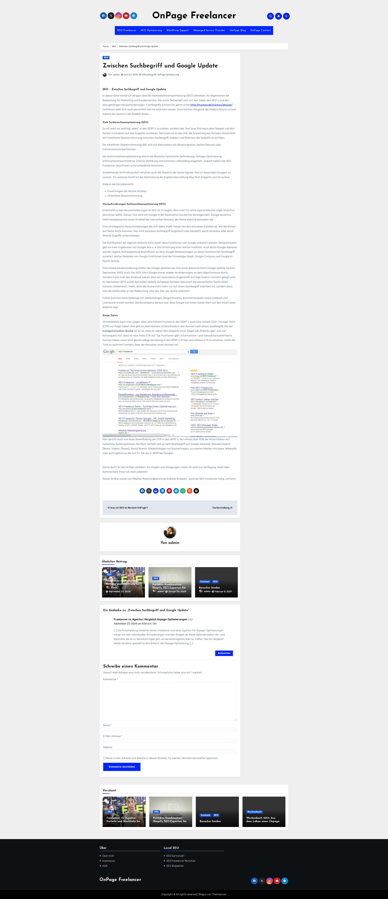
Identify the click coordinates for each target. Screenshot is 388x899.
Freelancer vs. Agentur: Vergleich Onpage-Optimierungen (150, 619)
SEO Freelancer (126, 30)
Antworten (224, 653)
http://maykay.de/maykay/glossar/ (211, 104)
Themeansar (219, 894)
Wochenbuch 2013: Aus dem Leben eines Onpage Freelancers (262, 821)
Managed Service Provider (209, 30)
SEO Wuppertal (175, 865)
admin (116, 74)
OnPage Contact (260, 30)
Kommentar (110, 679)
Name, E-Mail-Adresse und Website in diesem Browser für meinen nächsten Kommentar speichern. (162, 758)
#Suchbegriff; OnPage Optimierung (160, 74)
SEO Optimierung (151, 30)
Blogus (203, 894)
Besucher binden (209, 588)
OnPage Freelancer (194, 16)
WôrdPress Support (177, 30)
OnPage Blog (238, 30)
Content (204, 581)
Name (107, 725)
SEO (106, 57)
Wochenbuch (255, 812)
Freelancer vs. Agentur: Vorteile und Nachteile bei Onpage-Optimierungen (123, 584)
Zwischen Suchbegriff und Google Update (160, 66)
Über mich (108, 855)
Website (107, 747)
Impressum (108, 860)
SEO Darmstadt (175, 855)
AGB (104, 865)
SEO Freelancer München (181, 860)
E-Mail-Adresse (112, 736)
